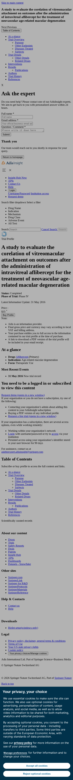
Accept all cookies (37, 765)
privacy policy (23, 742)
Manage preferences (15, 752)
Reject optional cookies (37, 773)
